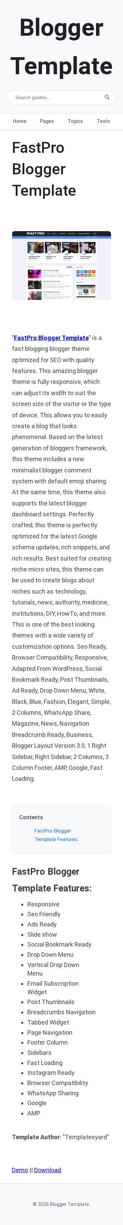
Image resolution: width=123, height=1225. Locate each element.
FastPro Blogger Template (51, 337)
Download (47, 1170)
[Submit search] (107, 97)
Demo (20, 1170)
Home (19, 121)
